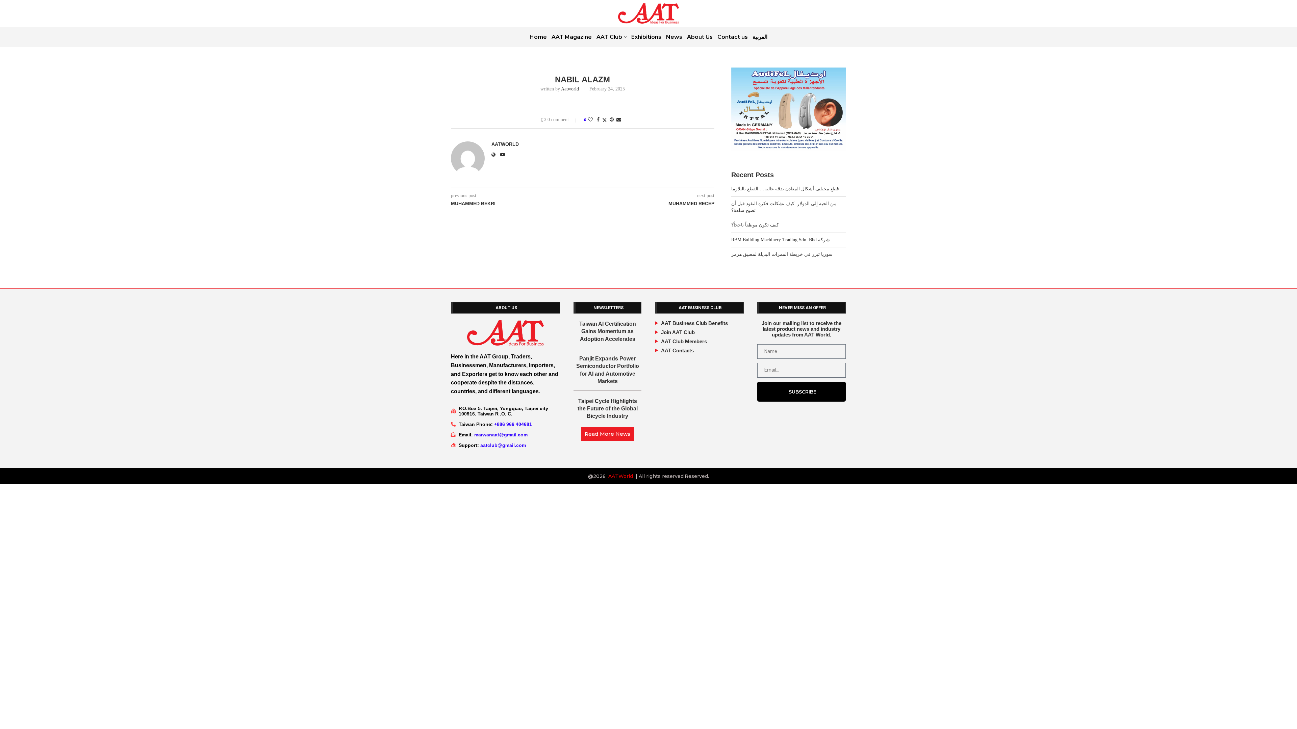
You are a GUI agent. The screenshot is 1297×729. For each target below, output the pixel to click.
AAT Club (609, 37)
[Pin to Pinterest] (612, 120)
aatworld (570, 88)
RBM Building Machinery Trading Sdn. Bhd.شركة (780, 239)
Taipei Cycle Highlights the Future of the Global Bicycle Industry (608, 408)
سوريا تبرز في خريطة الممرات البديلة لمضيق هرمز (782, 254)
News (674, 37)
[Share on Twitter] (604, 120)
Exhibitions (646, 37)
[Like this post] (590, 120)
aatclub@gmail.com (503, 445)
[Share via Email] (618, 120)
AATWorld (620, 476)
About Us (700, 37)
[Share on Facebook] (598, 120)
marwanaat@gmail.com (501, 434)
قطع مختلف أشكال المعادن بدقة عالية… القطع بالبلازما (785, 188)
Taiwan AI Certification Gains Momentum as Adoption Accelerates (607, 331)
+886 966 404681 (513, 424)
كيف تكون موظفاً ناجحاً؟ (755, 224)
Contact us (732, 37)
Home (538, 37)
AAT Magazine (572, 37)
